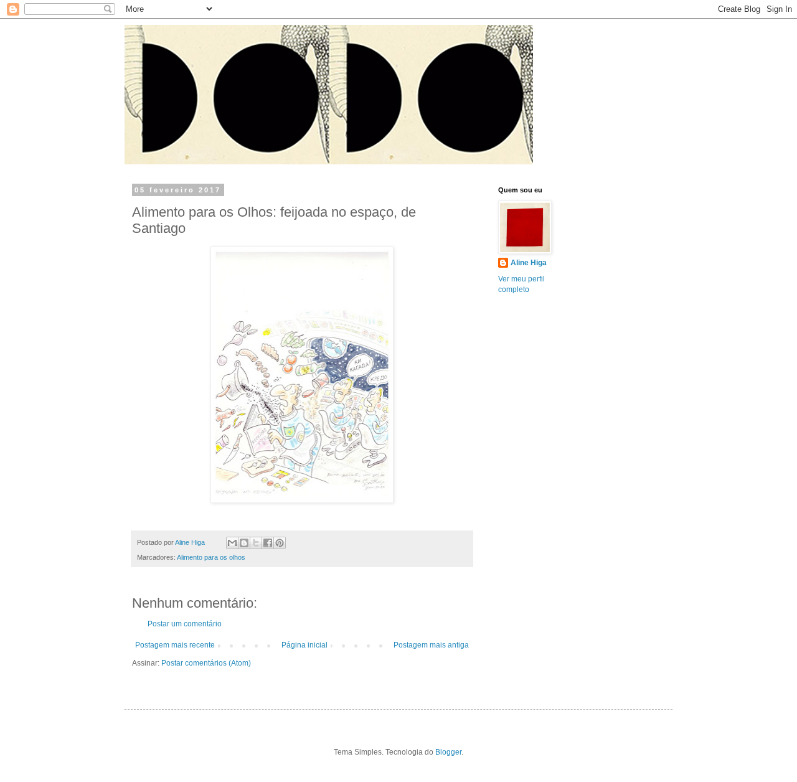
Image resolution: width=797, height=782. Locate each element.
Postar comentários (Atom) (206, 663)
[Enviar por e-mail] (232, 543)
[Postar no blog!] (244, 543)
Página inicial (304, 645)
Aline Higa (529, 262)
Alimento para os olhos (211, 557)
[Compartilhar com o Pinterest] (279, 543)
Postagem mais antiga (431, 645)
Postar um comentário (185, 623)
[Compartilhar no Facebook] (268, 543)
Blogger (448, 752)
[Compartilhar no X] (256, 543)
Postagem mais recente (175, 645)
